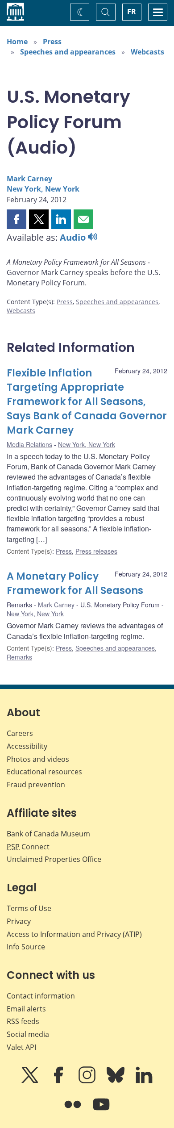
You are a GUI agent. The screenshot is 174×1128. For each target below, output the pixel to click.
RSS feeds (23, 1021)
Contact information (41, 996)
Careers (20, 733)
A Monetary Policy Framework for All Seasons (75, 583)
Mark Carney (29, 179)
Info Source (26, 947)
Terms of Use (29, 908)
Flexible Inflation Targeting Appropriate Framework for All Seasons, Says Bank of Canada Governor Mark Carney (87, 401)
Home (17, 41)
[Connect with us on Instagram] (88, 1081)
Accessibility (27, 746)
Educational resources (44, 772)
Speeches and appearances (68, 52)
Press (52, 41)
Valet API (21, 1047)
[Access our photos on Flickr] (73, 1110)
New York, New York (43, 189)
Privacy (19, 921)
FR (131, 12)
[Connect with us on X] (31, 1081)
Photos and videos (38, 759)
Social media (28, 1034)
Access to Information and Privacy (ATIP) (74, 934)
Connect (28, 847)
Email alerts (26, 1009)
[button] (16, 219)
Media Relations (29, 444)
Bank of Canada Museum (48, 834)
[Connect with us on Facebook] (59, 1081)
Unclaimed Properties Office (54, 859)
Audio (74, 237)
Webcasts (147, 52)
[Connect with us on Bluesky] (116, 1081)
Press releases (96, 551)
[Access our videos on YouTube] (101, 1110)
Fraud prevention (36, 785)
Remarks (19, 656)
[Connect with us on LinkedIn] (144, 1081)
